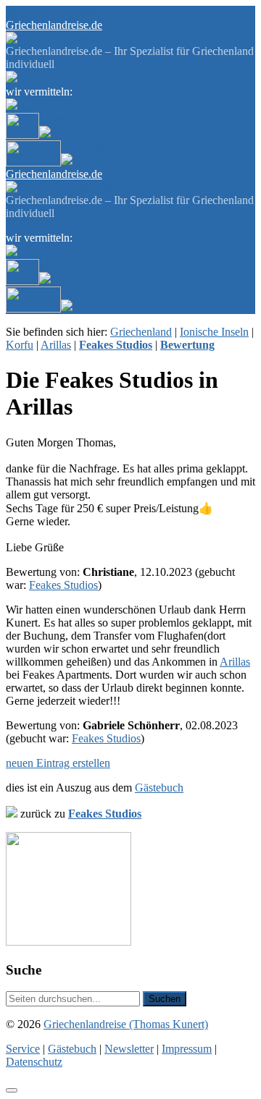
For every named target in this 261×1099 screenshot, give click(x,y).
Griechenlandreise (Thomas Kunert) (126, 1024)
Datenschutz (34, 1062)
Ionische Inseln (214, 332)
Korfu (19, 345)
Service (23, 12)
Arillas (56, 345)
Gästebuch (64, 12)
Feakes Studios (63, 585)
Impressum (187, 1049)
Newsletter (113, 12)
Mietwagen (86, 146)
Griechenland (141, 332)
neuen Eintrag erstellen (58, 763)
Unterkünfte (66, 119)
